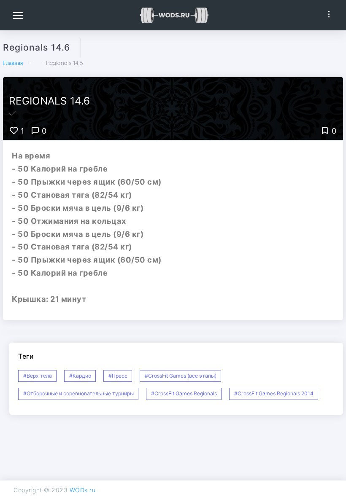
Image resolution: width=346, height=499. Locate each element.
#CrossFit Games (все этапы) (180, 376)
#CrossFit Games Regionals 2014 (274, 393)
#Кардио (80, 376)
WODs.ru (83, 490)
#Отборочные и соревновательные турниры (78, 393)
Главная (13, 63)
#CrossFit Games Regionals (184, 393)
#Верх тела (37, 376)
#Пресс (117, 376)
